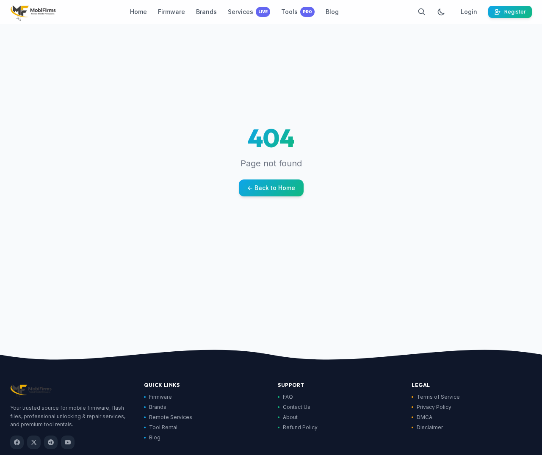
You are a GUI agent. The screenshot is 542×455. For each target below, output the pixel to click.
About (290, 417)
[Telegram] (51, 442)
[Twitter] (34, 442)
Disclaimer (430, 427)
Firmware (160, 397)
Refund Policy (300, 427)
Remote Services (170, 417)
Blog (154, 437)
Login (469, 11)
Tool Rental (163, 427)
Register (515, 11)
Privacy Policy (434, 407)
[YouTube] (68, 442)
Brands (157, 407)
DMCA (424, 417)
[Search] (421, 11)
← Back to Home (271, 187)
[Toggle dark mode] (441, 11)
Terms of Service (438, 397)
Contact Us (296, 407)
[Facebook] (17, 442)
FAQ (288, 397)
